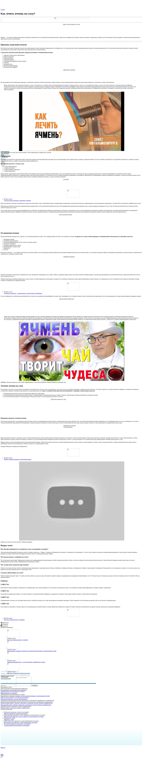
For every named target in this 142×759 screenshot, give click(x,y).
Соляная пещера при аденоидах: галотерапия (16, 725)
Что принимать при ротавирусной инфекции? (14, 690)
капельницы (4, 677)
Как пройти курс (6, 678)
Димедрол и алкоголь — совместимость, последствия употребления (23, 293)
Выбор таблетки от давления (9, 693)
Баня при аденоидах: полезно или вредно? (16, 713)
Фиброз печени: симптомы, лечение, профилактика (15, 708)
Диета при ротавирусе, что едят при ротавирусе (14, 699)
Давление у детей (9, 719)
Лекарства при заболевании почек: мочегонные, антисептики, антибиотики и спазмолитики (27, 702)
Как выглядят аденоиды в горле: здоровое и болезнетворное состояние (24, 716)
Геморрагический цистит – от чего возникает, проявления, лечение (26, 662)
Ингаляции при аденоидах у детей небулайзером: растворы (20, 722)
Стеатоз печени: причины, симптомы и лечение (17, 200)
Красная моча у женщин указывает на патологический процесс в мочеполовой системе (31, 651)
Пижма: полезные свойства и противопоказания (17, 459)
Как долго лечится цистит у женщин (14, 619)
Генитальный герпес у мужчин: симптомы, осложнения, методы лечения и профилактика (26, 705)
